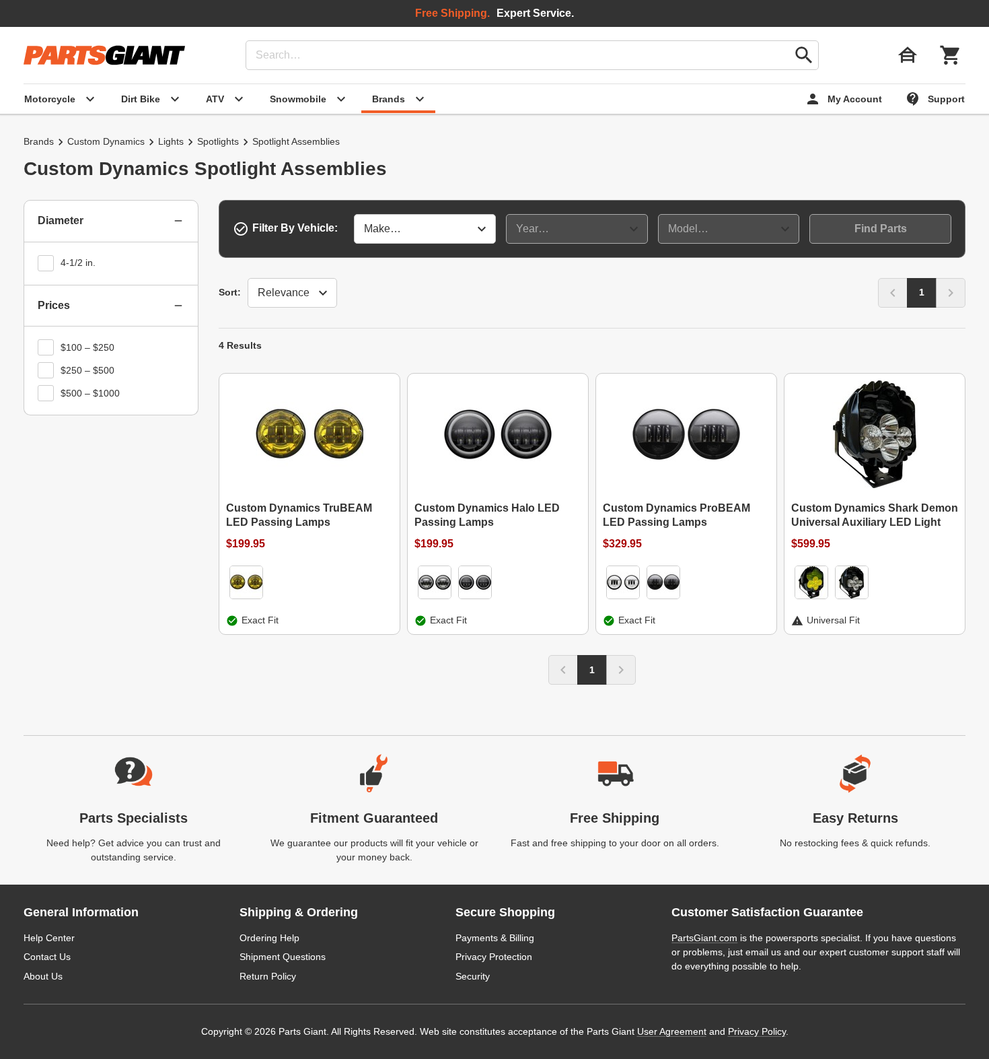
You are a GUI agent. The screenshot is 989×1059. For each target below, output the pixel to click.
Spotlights (218, 141)
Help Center (49, 937)
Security (472, 976)
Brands (39, 141)
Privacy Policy (757, 1031)
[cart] (950, 55)
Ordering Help (269, 937)
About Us (43, 976)
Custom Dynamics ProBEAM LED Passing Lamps (676, 515)
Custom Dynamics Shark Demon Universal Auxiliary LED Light (874, 515)
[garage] (907, 55)
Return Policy (268, 976)
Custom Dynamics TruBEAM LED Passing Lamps (299, 515)
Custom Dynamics (106, 141)
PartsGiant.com (704, 937)
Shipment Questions (283, 956)
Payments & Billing (494, 937)
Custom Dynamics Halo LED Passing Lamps (487, 515)
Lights (171, 141)
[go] (804, 55)
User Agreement (671, 1031)
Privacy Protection (493, 956)
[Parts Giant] (104, 55)
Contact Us (47, 956)
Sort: (230, 292)
